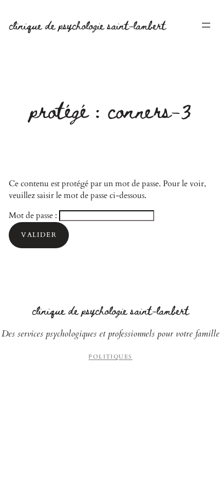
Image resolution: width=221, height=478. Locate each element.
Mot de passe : (34, 215)
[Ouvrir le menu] (206, 25)
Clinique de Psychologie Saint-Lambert (87, 25)
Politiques (110, 357)
